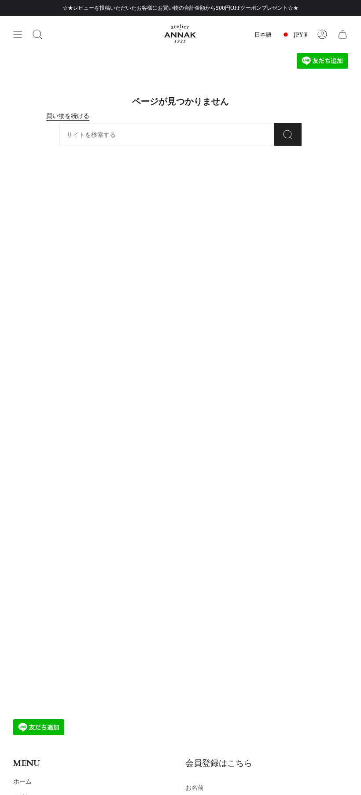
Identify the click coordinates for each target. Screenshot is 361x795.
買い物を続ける (67, 115)
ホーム (22, 781)
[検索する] (37, 34)
